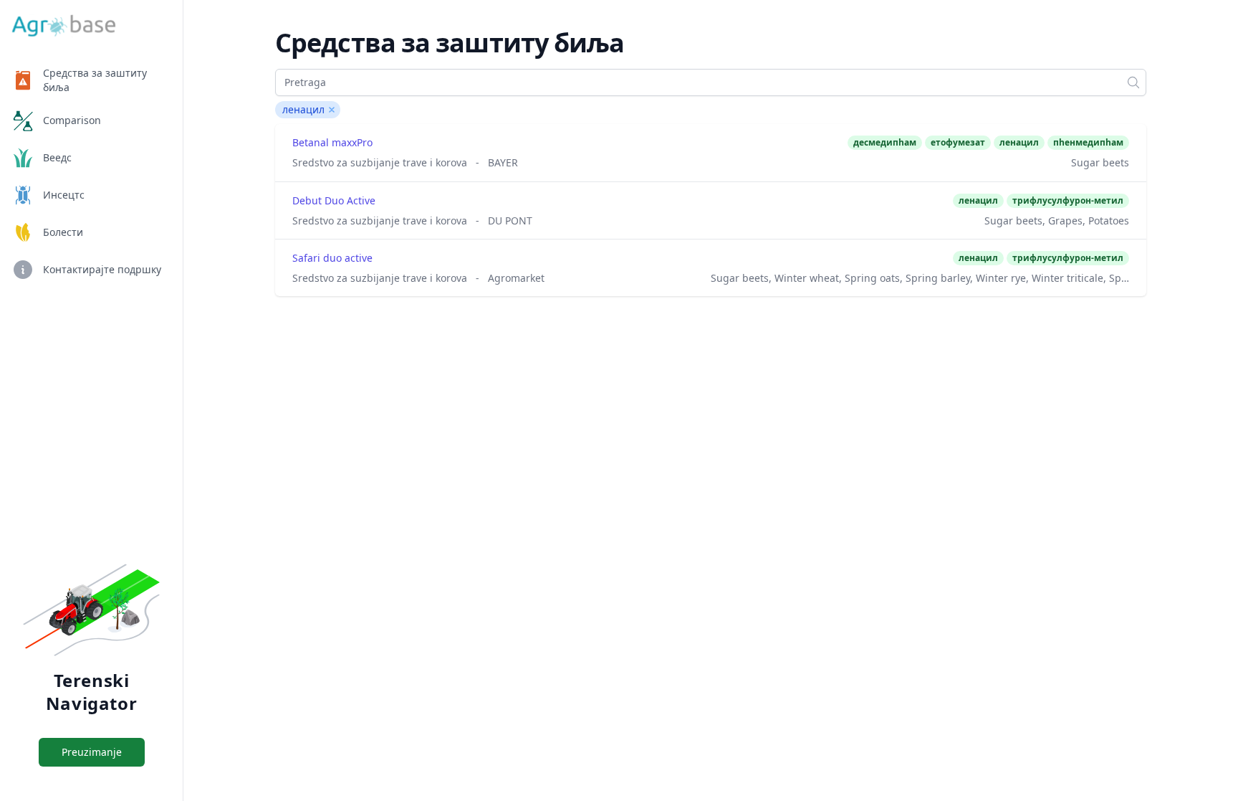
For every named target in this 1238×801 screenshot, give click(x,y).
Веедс (57, 157)
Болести (63, 232)
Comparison (72, 120)
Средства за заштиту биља (95, 80)
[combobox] (710, 82)
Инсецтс (64, 195)
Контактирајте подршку (102, 269)
